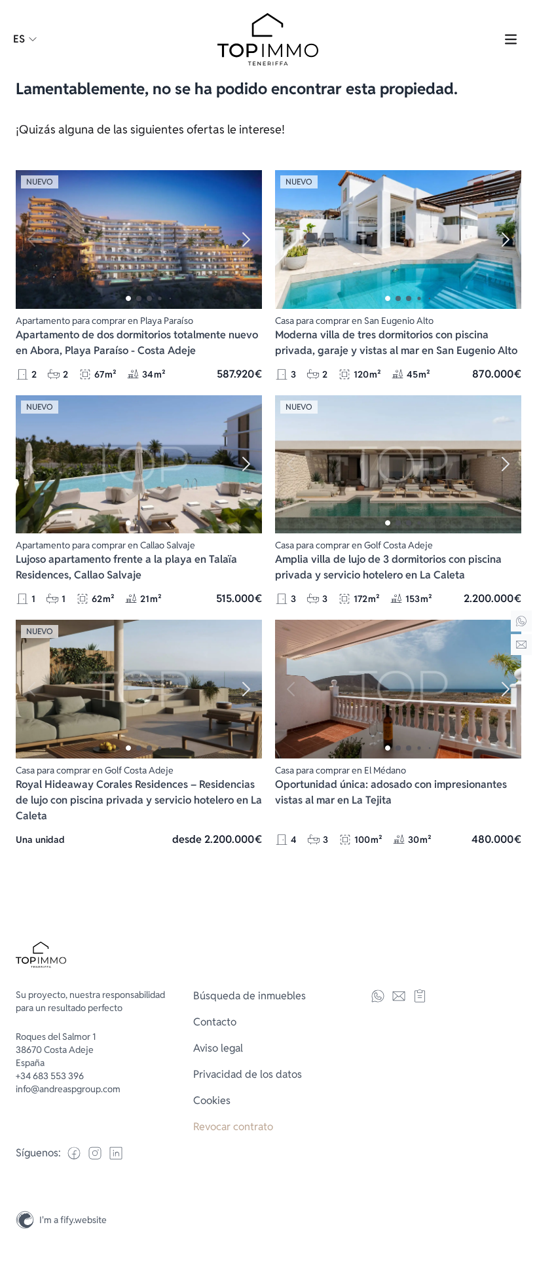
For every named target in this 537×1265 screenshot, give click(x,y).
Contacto (214, 1022)
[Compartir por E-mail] (399, 996)
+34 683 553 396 (50, 1076)
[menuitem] (268, 996)
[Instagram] (521, 1191)
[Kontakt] (521, 644)
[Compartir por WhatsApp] (378, 996)
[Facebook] (74, 1153)
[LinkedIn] (116, 1153)
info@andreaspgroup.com (68, 1089)
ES (19, 39)
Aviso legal (218, 1048)
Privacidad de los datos (247, 1074)
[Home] (521, 621)
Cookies (212, 1100)
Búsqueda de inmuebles (249, 996)
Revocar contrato (233, 1126)
